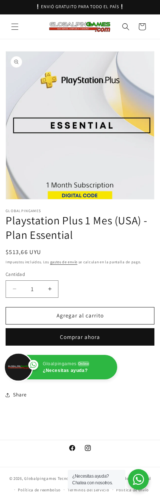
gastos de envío (64, 262)
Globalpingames (40, 478)
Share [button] (20, 394)
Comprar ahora (80, 336)
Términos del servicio (88, 489)
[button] (15, 27)
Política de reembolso (39, 489)
